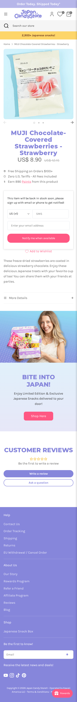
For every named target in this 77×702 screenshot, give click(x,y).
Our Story (10, 574)
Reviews (9, 603)
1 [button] (34, 123)
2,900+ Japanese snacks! (38, 35)
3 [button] (43, 122)
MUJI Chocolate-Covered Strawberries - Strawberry (41, 44)
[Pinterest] (24, 675)
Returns (9, 545)
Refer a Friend (14, 588)
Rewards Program (17, 581)
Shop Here (38, 416)
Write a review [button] (38, 473)
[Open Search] (6, 26)
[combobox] (28, 26)
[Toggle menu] (5, 14)
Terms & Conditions (38, 691)
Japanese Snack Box (18, 631)
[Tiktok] (18, 675)
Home (7, 44)
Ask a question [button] (38, 482)
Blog (7, 610)
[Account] (52, 13)
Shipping (10, 538)
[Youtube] (6, 675)
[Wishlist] (59, 14)
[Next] (72, 122)
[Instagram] (12, 675)
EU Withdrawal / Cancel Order (25, 552)
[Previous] (5, 122)
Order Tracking (14, 531)
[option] (38, 35)
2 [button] (38, 122)
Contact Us (12, 524)
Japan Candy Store (36, 688)
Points (26, 182)
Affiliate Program (16, 595)
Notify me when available (38, 238)
